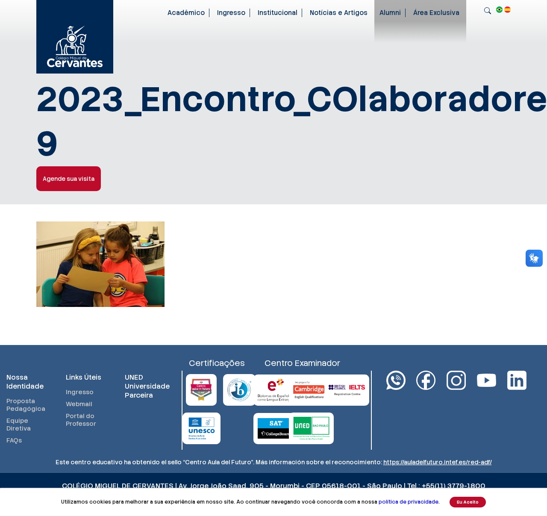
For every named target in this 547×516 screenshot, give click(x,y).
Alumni (390, 13)
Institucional (277, 13)
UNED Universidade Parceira (146, 386)
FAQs (14, 440)
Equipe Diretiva (18, 424)
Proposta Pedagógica (25, 405)
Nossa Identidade (25, 382)
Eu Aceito (468, 502)
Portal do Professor (81, 420)
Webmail (79, 404)
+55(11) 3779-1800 (453, 485)
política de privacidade (408, 501)
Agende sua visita (68, 179)
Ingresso (231, 13)
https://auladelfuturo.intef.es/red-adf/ (437, 462)
